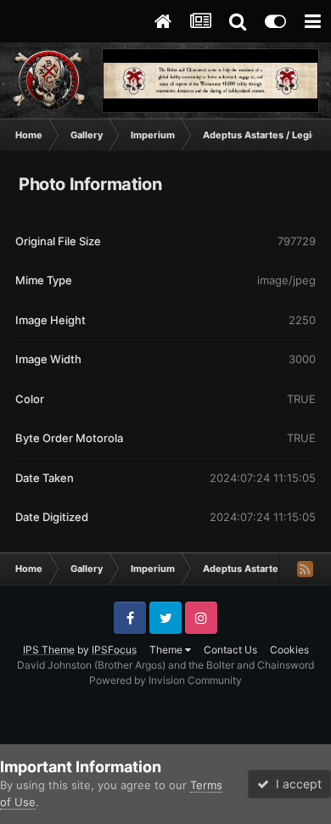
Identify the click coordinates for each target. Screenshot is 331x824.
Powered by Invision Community (165, 680)
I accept (295, 783)
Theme (167, 649)
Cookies (289, 649)
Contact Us (230, 649)
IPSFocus (114, 649)
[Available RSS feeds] (304, 568)
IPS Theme (49, 649)
